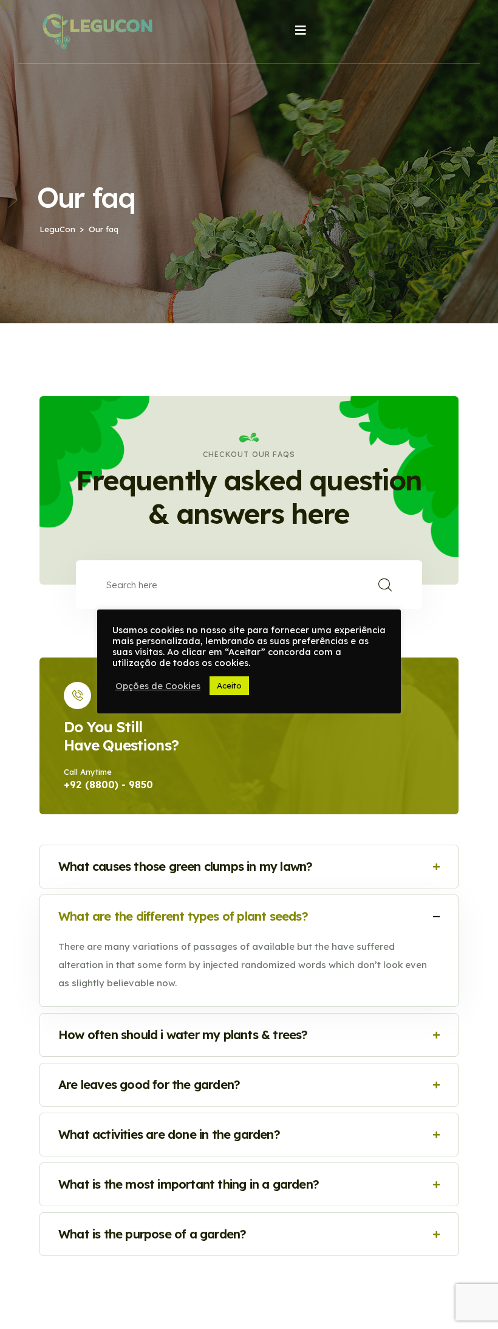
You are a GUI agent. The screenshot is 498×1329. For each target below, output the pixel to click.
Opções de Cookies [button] (157, 686)
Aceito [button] (229, 685)
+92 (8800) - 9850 (108, 784)
